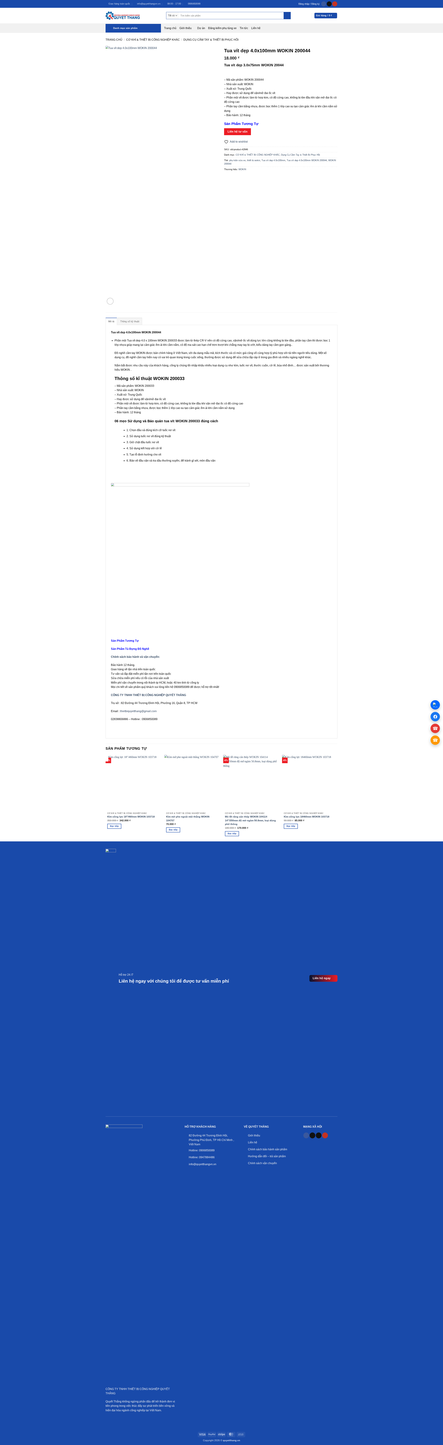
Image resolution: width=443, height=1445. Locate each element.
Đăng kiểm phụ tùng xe (222, 28)
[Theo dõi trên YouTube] (334, 4)
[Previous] (105, 758)
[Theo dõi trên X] (319, 1135)
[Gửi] (287, 15)
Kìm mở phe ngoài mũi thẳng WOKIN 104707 (187, 818)
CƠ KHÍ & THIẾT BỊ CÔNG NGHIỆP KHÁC (153, 39)
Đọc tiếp (114, 826)
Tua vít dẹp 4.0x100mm (273, 160)
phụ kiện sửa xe (237, 160)
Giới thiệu (185, 28)
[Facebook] (435, 716)
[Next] (337, 758)
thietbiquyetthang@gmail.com (138, 711)
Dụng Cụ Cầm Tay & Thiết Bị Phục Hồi (210, 39)
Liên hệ (255, 28)
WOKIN (242, 169)
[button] (309, 4)
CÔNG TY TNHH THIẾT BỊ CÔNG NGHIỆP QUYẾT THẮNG (148, 695)
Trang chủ (170, 28)
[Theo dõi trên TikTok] (329, 4)
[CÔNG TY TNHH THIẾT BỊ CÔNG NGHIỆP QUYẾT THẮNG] (123, 15)
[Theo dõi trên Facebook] (323, 4)
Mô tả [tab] (111, 321)
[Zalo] (435, 705)
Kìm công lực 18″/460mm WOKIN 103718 (131, 816)
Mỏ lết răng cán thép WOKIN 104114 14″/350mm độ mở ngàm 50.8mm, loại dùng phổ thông (250, 820)
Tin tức (244, 28)
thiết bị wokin (253, 160)
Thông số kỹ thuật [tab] (129, 321)
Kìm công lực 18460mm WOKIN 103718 (306, 816)
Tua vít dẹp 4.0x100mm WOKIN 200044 (307, 160)
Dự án (201, 28)
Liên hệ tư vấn (238, 131)
